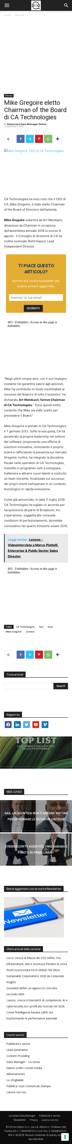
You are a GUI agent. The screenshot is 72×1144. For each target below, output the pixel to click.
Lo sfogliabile (15, 1080)
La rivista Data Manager (22, 1115)
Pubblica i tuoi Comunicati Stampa (28, 1086)
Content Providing (18, 1056)
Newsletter (20, 1120)
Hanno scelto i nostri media (24, 1068)
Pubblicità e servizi (18, 1044)
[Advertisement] (36, 55)
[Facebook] (21, 139)
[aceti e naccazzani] (36, 849)
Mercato (19, 15)
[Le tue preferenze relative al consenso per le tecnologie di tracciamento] (65, 1137)
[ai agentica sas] (36, 816)
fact (41, 626)
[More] (57, 139)
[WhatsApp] (48, 139)
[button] (6, 5)
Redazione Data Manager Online (26, 124)
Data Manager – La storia (23, 1062)
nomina (30, 631)
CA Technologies (25, 626)
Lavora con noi (16, 1092)
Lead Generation (17, 1050)
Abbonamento (15, 1074)
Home (7, 15)
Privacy (34, 1120)
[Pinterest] (39, 139)
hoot (50, 626)
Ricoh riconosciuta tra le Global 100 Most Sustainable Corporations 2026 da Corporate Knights (35, 976)
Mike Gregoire (14, 631)
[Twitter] (30, 139)
